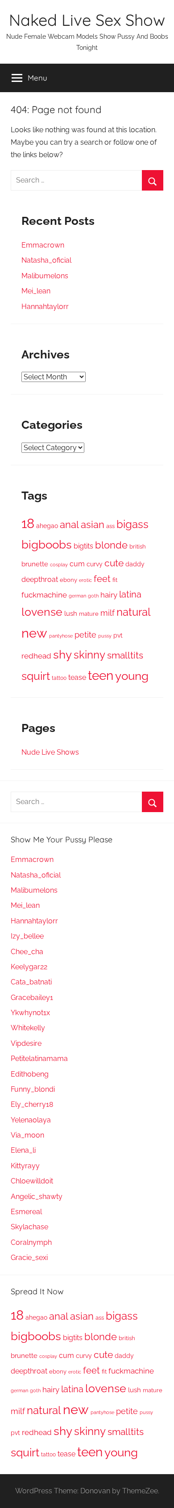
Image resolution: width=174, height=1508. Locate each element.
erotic (85, 580)
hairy (108, 594)
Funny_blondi (33, 1089)
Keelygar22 (29, 967)
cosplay (59, 564)
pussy (105, 636)
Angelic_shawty (36, 1196)
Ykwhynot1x (30, 1012)
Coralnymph (31, 1242)
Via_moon (27, 1135)
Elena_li (23, 1150)
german (77, 596)
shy (62, 654)
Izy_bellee (27, 936)
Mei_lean (35, 291)
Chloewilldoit (32, 1181)
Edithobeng (30, 1074)
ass (110, 526)
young (132, 676)
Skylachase (29, 1227)
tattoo (59, 678)
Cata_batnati (31, 982)
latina (130, 594)
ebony (68, 579)
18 (27, 523)
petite (85, 634)
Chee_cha (27, 951)
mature (89, 613)
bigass (132, 524)
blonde (111, 545)
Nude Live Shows (50, 752)
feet (102, 578)
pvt (118, 635)
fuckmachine (44, 594)
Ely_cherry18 (32, 1104)
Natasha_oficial (46, 260)
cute (114, 563)
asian (92, 524)
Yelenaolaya (31, 1120)
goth (93, 596)
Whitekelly (28, 1028)
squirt (35, 676)
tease (77, 677)
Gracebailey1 (32, 997)
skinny (89, 654)
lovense (41, 612)
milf (107, 613)
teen (100, 675)
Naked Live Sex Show (87, 20)
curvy (95, 564)
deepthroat (39, 579)
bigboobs (46, 544)
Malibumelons (44, 276)
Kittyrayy (25, 1166)
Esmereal (26, 1211)
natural (133, 612)
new (34, 633)
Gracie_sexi (29, 1257)
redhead (36, 655)
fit (114, 580)
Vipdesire (26, 1043)
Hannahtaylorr (45, 306)
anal (69, 524)
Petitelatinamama (39, 1058)
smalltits (125, 655)
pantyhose (61, 636)
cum (77, 564)
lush (70, 614)
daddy (135, 564)
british (137, 546)
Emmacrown (42, 245)
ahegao (47, 525)
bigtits (83, 546)
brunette (34, 564)
